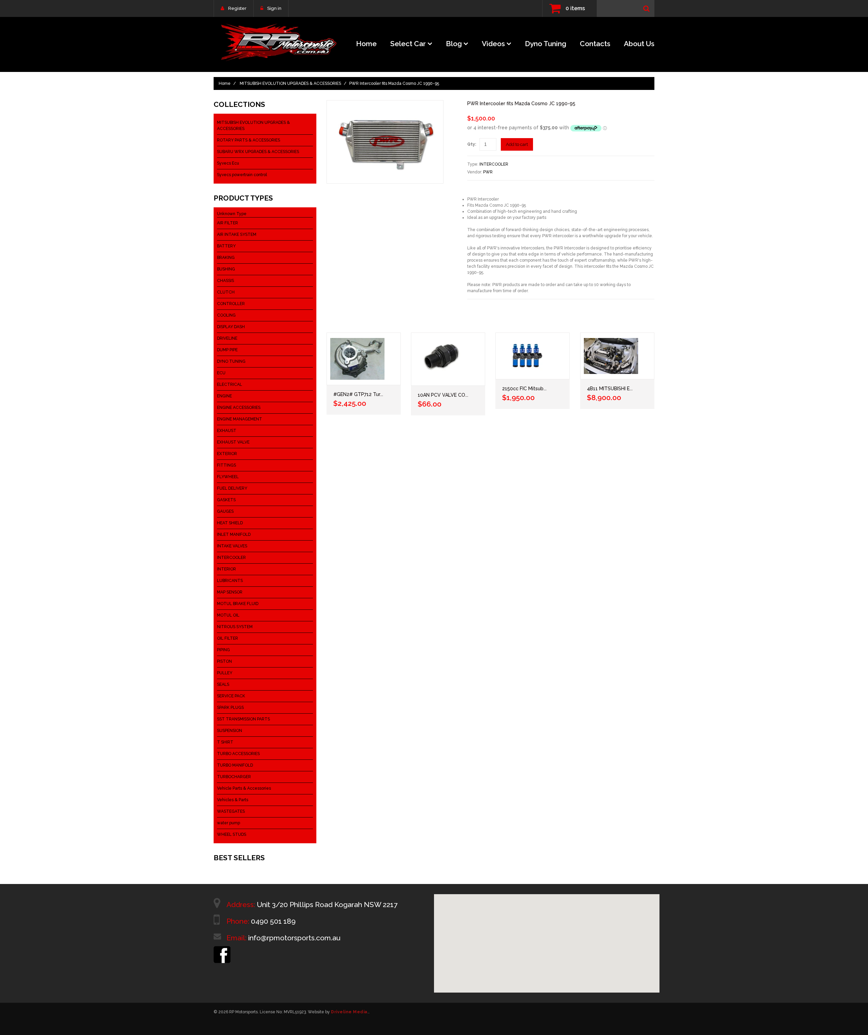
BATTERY (226, 246)
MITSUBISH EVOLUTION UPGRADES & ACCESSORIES (290, 83)
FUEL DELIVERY (232, 488)
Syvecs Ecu (228, 163)
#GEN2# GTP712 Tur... (358, 394)
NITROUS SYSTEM (235, 626)
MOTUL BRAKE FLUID (237, 603)
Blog (454, 43)
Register (237, 8)
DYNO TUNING (231, 361)
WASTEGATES (231, 811)
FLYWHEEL (228, 476)
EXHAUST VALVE (233, 442)
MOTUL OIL (228, 615)
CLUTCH (226, 292)
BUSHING (226, 269)
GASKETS (226, 499)
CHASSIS (225, 280)
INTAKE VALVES (232, 546)
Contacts (595, 43)
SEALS (223, 684)
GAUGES (225, 511)
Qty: (471, 144)
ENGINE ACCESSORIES (238, 407)
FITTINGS (226, 465)
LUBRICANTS (230, 580)
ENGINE (224, 396)
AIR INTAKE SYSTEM (236, 234)
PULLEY (224, 673)
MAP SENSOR (229, 592)
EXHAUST (226, 430)
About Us (639, 43)
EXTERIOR (227, 453)
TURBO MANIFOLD (235, 765)
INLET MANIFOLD (234, 534)
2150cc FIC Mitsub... (524, 388)
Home (366, 43)
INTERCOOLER (493, 164)
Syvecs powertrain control (242, 174)
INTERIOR (226, 569)
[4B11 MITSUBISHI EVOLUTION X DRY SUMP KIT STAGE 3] (617, 356)
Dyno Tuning (545, 43)
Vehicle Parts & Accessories (244, 788)
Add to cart (517, 144)
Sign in (274, 8)
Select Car (408, 43)
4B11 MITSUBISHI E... (610, 388)
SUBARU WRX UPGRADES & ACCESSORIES (258, 151)
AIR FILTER (227, 223)
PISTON (224, 661)
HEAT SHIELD (230, 523)
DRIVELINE (227, 338)
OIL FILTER (227, 638)
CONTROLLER (231, 303)
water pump (228, 823)
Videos (493, 43)
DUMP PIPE (227, 349)
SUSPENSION (229, 730)
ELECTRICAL (229, 384)
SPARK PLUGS (230, 707)
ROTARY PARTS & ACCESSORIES (248, 140)
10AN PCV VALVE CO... (443, 395)
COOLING (226, 315)
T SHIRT (225, 742)
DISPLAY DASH (231, 326)
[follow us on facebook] (222, 949)
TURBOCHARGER (234, 776)
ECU (221, 373)
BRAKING (226, 257)
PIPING (223, 649)
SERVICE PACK (231, 696)
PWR (488, 172)
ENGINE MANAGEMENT (239, 419)
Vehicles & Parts (232, 799)
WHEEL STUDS (231, 834)
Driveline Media (349, 1012)
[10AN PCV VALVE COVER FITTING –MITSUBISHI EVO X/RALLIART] (448, 359)
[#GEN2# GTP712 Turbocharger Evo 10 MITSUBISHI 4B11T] (364, 359)
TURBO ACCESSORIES (238, 753)
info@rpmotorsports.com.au (294, 938)
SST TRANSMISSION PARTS (243, 719)
